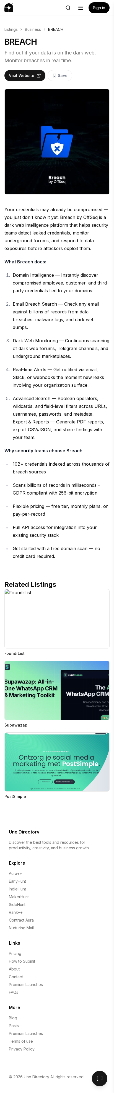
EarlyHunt (17, 881)
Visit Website (21, 75)
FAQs (13, 992)
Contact (16, 976)
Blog (13, 1017)
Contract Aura (21, 920)
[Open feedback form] (99, 1078)
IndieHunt (17, 889)
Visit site (19, 596)
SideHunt (17, 904)
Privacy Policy (22, 1049)
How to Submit (22, 961)
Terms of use (21, 1041)
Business (33, 29)
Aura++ (15, 873)
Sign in (99, 7)
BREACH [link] (55, 29)
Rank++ (16, 912)
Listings (11, 29)
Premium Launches (26, 984)
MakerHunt (19, 896)
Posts (14, 1025)
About (14, 969)
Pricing (15, 953)
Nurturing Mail (21, 927)
